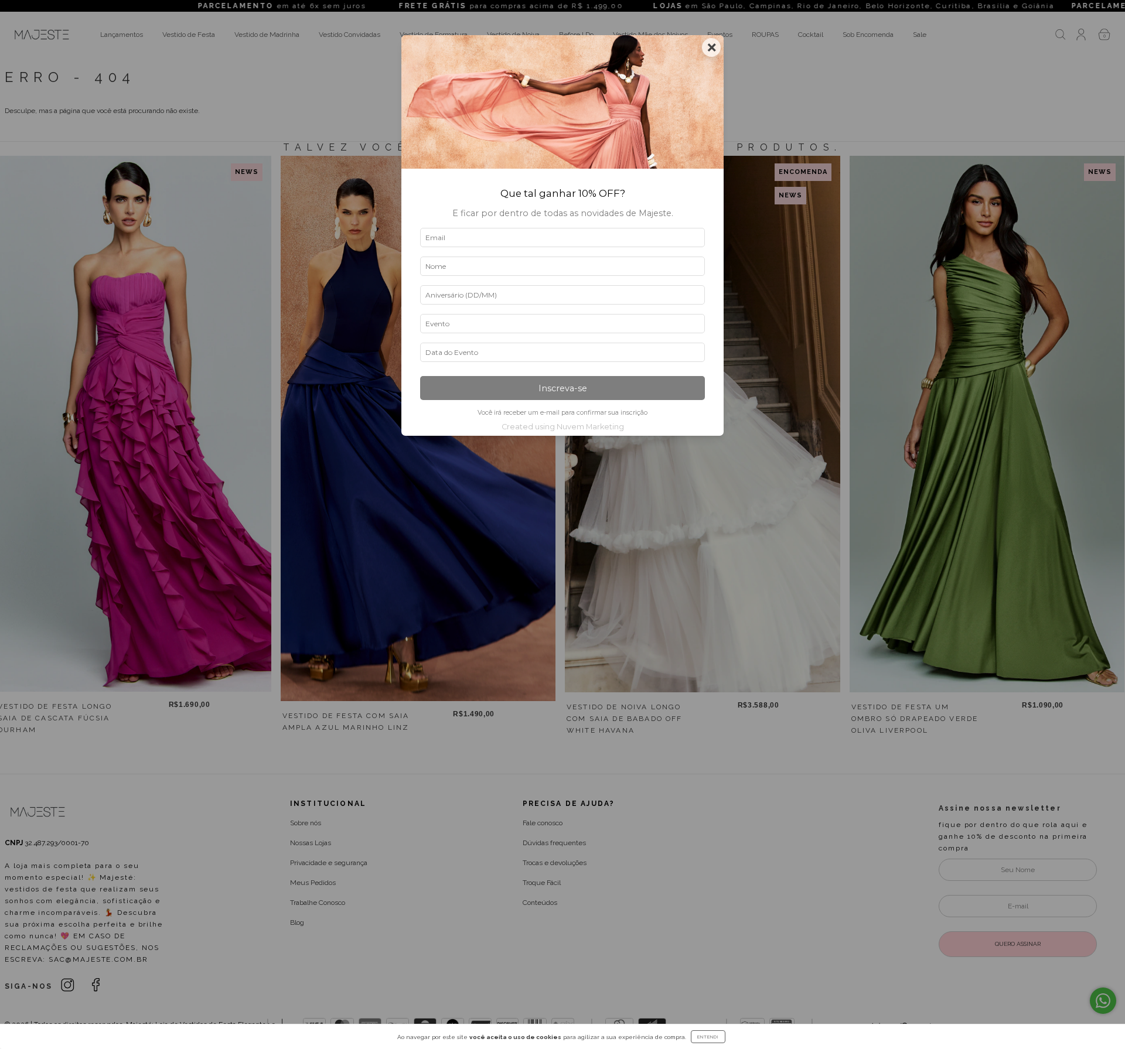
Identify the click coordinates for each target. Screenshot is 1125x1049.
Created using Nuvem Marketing (563, 426)
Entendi (708, 1037)
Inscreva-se (562, 388)
